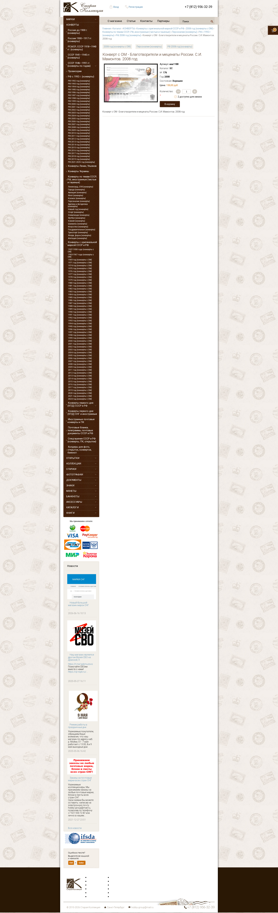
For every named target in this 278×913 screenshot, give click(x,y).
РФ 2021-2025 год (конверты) (81, 162)
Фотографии (117, 881)
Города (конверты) (76, 190)
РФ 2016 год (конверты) (79, 150)
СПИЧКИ (71, 469)
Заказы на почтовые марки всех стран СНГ (80, 779)
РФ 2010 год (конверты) (79, 133)
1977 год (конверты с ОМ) (80, 274)
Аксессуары (94, 885)
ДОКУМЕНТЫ (73, 480)
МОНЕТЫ (71, 491)
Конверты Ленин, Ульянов (82, 166)
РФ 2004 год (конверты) (79, 116)
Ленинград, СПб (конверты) (80, 187)
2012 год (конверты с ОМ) (80, 373)
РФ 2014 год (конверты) (79, 145)
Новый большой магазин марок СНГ (78, 604)
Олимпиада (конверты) (78, 215)
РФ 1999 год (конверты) (79, 101)
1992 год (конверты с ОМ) (80, 318)
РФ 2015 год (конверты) (79, 147)
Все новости (75, 828)
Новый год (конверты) (78, 209)
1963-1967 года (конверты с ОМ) (81, 255)
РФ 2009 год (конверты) (79, 130)
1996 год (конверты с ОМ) (80, 329)
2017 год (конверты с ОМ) (80, 387)
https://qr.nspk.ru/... (78, 671)
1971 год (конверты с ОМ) (80, 263)
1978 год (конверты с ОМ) (80, 277)
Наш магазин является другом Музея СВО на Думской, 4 (81, 657)
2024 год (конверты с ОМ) (80, 399)
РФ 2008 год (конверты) (79, 127)
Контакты (146, 21)
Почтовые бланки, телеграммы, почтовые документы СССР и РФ (80, 430)
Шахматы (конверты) (77, 224)
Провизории (75, 71)
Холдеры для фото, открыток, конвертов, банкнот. (80, 449)
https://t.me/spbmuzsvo (80, 664)
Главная (106, 28)
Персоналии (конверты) (79, 201)
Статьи (131, 21)
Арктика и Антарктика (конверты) (78, 205)
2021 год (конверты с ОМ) (80, 396)
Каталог (117, 28)
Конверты (116, 877)
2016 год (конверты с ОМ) (80, 384)
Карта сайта (117, 896)
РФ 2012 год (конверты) (79, 139)
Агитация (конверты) (77, 238)
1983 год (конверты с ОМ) (80, 292)
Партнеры (163, 21)
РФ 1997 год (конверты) (79, 95)
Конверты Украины (78, 171)
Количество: (166, 93)
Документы (117, 885)
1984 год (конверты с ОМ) (80, 294)
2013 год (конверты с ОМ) (80, 376)
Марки (91, 877)
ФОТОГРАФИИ (74, 474)
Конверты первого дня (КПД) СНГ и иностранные (82, 412)
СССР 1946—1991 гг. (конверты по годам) (79, 64)
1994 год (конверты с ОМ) (80, 323)
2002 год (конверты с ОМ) (80, 347)
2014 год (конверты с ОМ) (80, 379)
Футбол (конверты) (76, 218)
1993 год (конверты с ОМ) (80, 321)
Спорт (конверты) (76, 212)
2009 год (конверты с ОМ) (80, 367)
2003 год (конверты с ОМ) (80, 350)
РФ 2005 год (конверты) (79, 118)
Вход (116, 6)
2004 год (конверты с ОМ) (80, 352)
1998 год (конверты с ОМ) (80, 335)
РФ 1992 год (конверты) (79, 81)
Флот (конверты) (75, 195)
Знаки (91, 889)
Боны (91, 893)
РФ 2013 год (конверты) (79, 142)
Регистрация (136, 6)
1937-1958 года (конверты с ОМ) (81, 250)
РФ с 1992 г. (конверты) (81, 76)
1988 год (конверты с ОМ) (80, 306)
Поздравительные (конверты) (81, 229)
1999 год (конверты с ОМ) (80, 338)
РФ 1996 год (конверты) (79, 92)
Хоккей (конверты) (76, 221)
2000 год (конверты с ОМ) (80, 341)
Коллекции (116, 893)
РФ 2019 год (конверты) (79, 159)
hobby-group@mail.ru (142, 907)
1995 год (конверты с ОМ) (80, 326)
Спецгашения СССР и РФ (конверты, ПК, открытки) (82, 440)
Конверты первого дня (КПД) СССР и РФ (80, 404)
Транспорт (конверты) (78, 232)
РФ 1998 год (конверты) (79, 98)
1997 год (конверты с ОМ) (80, 332)
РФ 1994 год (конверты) (79, 87)
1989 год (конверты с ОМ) (80, 309)
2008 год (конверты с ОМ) (80, 364)
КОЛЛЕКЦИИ (73, 463)
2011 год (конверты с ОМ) (80, 370)
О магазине (115, 21)
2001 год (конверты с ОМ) (80, 344)
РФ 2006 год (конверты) (79, 121)
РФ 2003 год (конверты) (79, 113)
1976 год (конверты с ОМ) (80, 271)
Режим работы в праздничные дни (77, 725)
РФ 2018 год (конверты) (79, 156)
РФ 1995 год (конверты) (79, 89)
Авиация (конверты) (77, 192)
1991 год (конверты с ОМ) (80, 315)
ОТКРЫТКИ (72, 458)
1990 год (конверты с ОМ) (80, 312)
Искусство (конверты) (78, 227)
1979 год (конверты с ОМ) (80, 280)
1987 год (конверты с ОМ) (80, 303)
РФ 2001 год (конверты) (79, 107)
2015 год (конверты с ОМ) (80, 381)
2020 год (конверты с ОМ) (80, 393)
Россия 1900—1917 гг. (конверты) (80, 40)
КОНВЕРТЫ (72, 24)
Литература (94, 896)
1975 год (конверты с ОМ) (80, 268)
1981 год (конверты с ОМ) (80, 286)
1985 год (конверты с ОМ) (80, 297)
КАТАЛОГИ (72, 507)
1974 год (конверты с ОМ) (80, 265)
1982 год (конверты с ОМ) (80, 289)
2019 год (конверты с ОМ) (80, 390)
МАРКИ (70, 19)
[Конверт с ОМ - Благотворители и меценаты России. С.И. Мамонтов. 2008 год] (131, 82)
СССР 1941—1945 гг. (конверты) (79, 56)
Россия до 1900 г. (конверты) (78, 31)
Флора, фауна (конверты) (79, 235)
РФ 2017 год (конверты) (79, 153)
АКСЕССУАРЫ (74, 501)
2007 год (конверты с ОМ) (80, 361)
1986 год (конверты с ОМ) (80, 300)
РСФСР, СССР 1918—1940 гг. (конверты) (82, 48)
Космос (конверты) (77, 198)
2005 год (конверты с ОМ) (80, 355)
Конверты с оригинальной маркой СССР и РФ (82, 244)
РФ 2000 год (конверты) (79, 104)
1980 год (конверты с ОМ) (80, 283)
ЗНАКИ (70, 485)
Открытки (93, 881)
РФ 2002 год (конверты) (79, 110)
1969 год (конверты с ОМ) (80, 260)
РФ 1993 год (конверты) (79, 84)
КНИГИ (70, 512)
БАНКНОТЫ (72, 496)
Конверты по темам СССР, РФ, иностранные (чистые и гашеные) (82, 179)
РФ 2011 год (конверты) (79, 136)
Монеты (115, 889)
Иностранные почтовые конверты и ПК (81, 421)
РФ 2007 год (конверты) (79, 124)
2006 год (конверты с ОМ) (80, 358)
